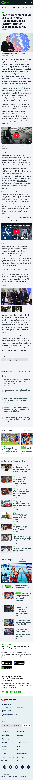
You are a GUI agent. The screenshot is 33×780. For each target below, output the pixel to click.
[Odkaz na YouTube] (15, 691)
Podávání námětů (22, 753)
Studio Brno (21, 739)
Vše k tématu (27, 430)
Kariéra (19, 750)
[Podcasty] (14, 7)
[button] (16, 135)
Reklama (20, 735)
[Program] (19, 7)
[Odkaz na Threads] (19, 691)
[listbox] (16, 725)
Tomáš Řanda (4, 29)
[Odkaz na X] (11, 691)
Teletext (4, 742)
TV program (5, 731)
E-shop (3, 753)
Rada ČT (19, 746)
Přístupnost (23, 776)
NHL (2, 12)
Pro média (20, 731)
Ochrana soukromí (13, 776)
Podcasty (4, 746)
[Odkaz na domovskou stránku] (9, 2)
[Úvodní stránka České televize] (9, 700)
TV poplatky (5, 739)
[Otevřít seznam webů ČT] (31, 2)
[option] (6, 725)
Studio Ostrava (21, 742)
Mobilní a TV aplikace (8, 757)
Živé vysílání (5, 735)
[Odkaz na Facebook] (7, 691)
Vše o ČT (4, 761)
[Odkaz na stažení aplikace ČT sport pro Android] (19, 663)
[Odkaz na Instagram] (2, 691)
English (3, 776)
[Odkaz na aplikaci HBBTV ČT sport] (6, 667)
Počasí (3, 750)
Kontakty (20, 761)
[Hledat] (26, 2)
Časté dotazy (21, 757)
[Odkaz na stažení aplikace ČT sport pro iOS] (6, 663)
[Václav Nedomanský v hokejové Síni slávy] (16, 42)
